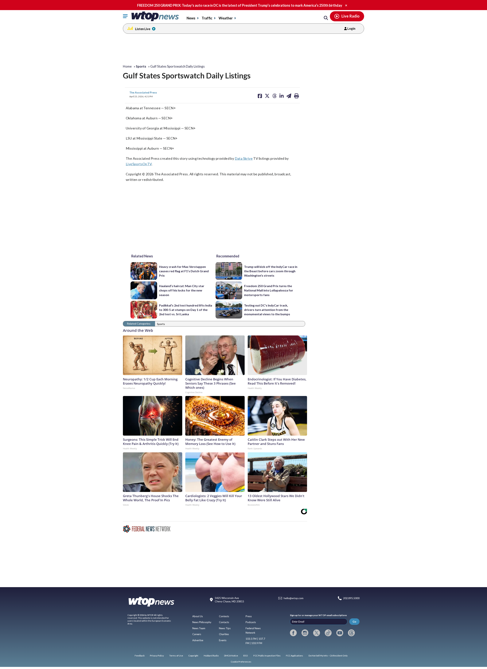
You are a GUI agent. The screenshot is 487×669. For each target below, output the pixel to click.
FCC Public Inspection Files (267, 655)
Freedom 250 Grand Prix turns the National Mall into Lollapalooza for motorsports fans (268, 290)
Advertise (197, 640)
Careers (196, 634)
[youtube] (339, 632)
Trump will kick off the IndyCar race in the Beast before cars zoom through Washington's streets (270, 271)
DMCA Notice (231, 655)
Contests (224, 616)
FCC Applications (294, 655)
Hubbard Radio (211, 655)
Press (249, 616)
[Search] (326, 18)
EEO (245, 655)
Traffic (207, 18)
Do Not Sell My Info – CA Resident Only (328, 655)
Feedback (140, 655)
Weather (226, 18)
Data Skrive (244, 158)
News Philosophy (201, 622)
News (191, 18)
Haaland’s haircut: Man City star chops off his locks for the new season (181, 290)
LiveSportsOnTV (139, 164)
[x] (316, 632)
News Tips (225, 628)
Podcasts (251, 622)
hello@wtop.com (293, 598)
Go (354, 621)
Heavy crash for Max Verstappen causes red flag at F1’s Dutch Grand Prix (184, 271)
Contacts (224, 622)
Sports (161, 324)
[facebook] (293, 632)
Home (127, 66)
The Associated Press (143, 92)
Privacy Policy (157, 655)
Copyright (193, 655)
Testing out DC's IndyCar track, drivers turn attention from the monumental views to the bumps (267, 309)
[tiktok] (328, 632)
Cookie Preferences (241, 661)
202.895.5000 (351, 598)
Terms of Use (176, 655)
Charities (224, 634)
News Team (198, 628)
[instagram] (305, 632)
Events (222, 640)
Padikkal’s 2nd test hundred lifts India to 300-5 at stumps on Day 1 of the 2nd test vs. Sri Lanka (185, 309)
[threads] (351, 632)
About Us (197, 616)
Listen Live (142, 29)
